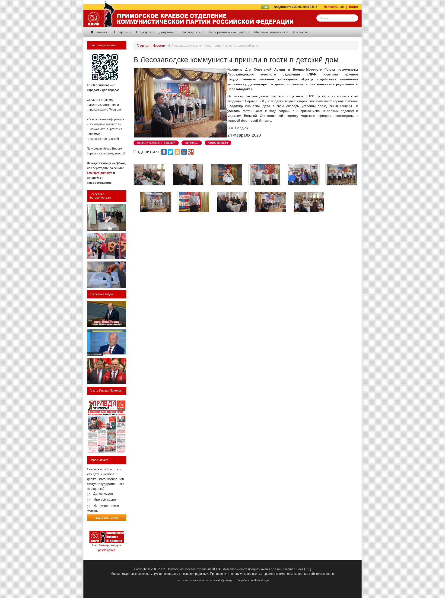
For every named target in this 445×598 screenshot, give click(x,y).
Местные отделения (270, 32)
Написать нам (334, 7)
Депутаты (167, 32)
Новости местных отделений (156, 142)
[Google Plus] (191, 152)
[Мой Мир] (184, 152)
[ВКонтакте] (164, 152)
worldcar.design (260, 580)
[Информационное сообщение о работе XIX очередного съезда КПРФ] (106, 217)
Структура (144, 32)
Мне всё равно (104, 499)
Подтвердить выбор (106, 517)
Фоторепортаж (218, 142)
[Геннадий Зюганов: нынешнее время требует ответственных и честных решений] (106, 342)
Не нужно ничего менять (103, 508)
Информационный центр (227, 32)
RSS (265, 6)
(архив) (103, 460)
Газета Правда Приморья (106, 390)
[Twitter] (170, 152)
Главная (100, 32)
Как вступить (191, 32)
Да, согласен (103, 493)
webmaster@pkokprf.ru (223, 580)
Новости (159, 45)
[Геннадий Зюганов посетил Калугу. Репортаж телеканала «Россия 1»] (106, 371)
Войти (353, 7)
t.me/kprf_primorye (99, 173)
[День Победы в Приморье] (106, 246)
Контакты (300, 32)
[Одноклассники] (177, 152)
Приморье (191, 142)
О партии (121, 32)
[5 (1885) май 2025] (106, 425)
